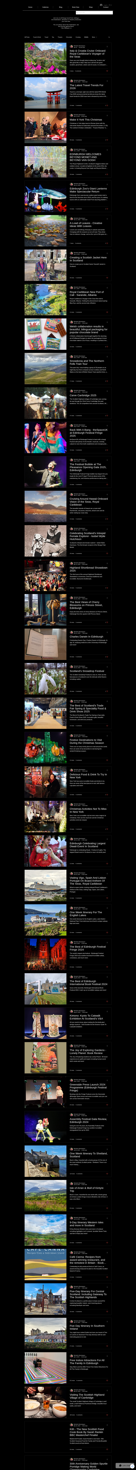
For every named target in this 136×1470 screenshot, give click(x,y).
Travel (46, 37)
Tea (53, 37)
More (93, 37)
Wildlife (86, 37)
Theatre (60, 37)
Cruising (78, 37)
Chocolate (69, 37)
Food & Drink (37, 37)
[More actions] (108, 46)
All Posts (27, 37)
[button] (111, 5)
